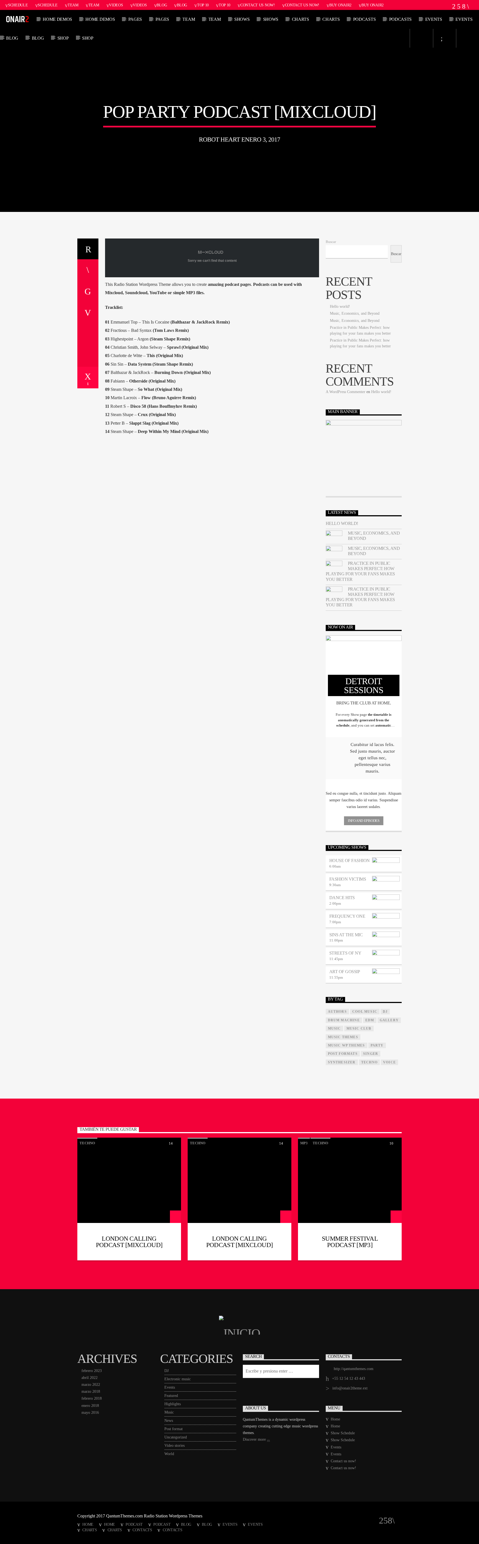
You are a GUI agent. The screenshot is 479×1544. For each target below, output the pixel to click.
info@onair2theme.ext (350, 1388)
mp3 (304, 1143)
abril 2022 (89, 1378)
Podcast (134, 1524)
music (334, 1028)
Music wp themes (346, 1045)
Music (169, 1412)
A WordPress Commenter (345, 392)
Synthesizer (342, 1062)
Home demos (57, 19)
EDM (369, 1020)
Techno (369, 1062)
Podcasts (364, 19)
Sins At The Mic (346, 934)
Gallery (389, 1020)
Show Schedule (343, 1433)
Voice (389, 1062)
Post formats (343, 1054)
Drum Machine (344, 1020)
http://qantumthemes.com (353, 1369)
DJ (166, 1371)
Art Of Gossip (344, 971)
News (168, 1421)
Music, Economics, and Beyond (354, 313)
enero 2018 (90, 1406)
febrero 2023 (91, 1371)
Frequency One (347, 916)
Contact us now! (257, 5)
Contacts (142, 1530)
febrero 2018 (91, 1398)
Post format (173, 1429)
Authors (337, 1012)
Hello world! (340, 306)
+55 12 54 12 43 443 (348, 1378)
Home (335, 1419)
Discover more (255, 1439)
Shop (63, 38)
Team (73, 5)
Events (433, 19)
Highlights (172, 1404)
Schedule (18, 5)
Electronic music (177, 1379)
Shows (241, 19)
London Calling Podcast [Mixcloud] (129, 1242)
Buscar (331, 242)
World (169, 1454)
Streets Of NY (345, 953)
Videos (116, 5)
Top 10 (203, 5)
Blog (162, 5)
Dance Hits (342, 897)
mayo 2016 (90, 1412)
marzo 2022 (90, 1385)
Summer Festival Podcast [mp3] (350, 1242)
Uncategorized (175, 1437)
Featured (171, 1396)
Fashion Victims (347, 879)
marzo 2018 (90, 1391)
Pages (135, 19)
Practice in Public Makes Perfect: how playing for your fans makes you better (360, 571)
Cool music (364, 1012)
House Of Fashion (349, 860)
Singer (370, 1054)
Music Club (358, 1028)
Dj (385, 1012)
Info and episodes (363, 821)
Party (377, 1045)
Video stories (174, 1445)
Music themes (343, 1037)
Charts (300, 19)
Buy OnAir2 (340, 5)
